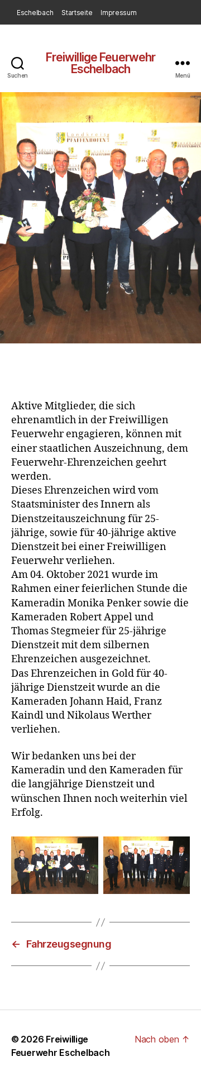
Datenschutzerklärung (52, 27)
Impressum (118, 12)
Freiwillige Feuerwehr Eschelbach (101, 63)
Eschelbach (35, 12)
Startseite (76, 12)
